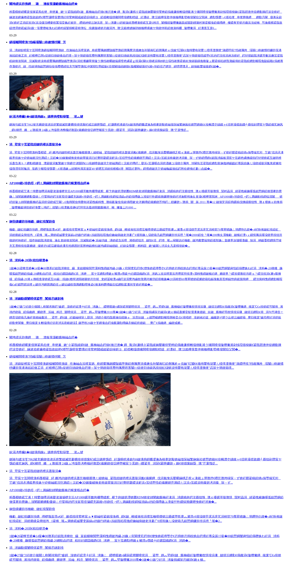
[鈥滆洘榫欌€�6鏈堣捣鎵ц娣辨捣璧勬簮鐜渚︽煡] (36, 109)
